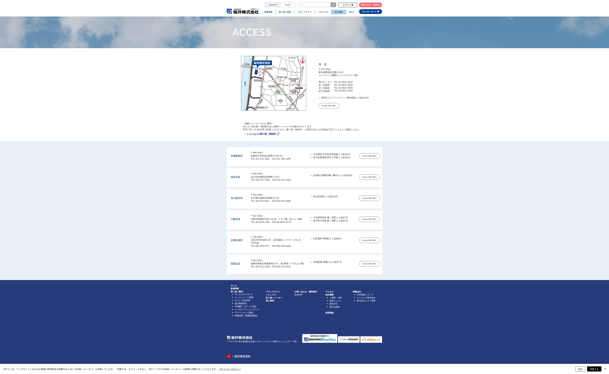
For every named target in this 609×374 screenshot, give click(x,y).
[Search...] (333, 5)
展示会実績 (334, 307)
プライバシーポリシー (230, 369)
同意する (594, 369)
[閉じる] (605, 368)
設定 (580, 369)
